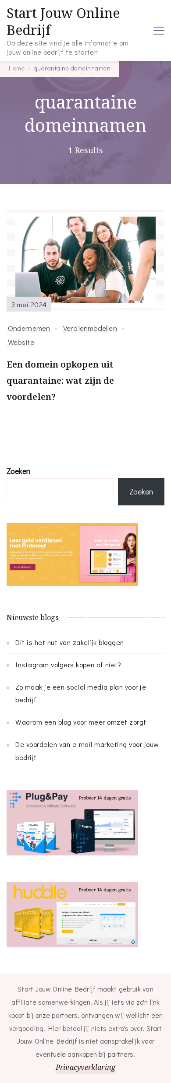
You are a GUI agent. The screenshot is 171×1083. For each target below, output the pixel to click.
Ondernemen (29, 328)
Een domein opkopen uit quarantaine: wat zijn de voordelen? (60, 380)
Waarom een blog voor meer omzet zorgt (80, 721)
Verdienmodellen (90, 328)
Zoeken (18, 471)
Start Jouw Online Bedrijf (63, 21)
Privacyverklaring (85, 1067)
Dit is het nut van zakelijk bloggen (69, 642)
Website (21, 342)
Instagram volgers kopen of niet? (68, 664)
